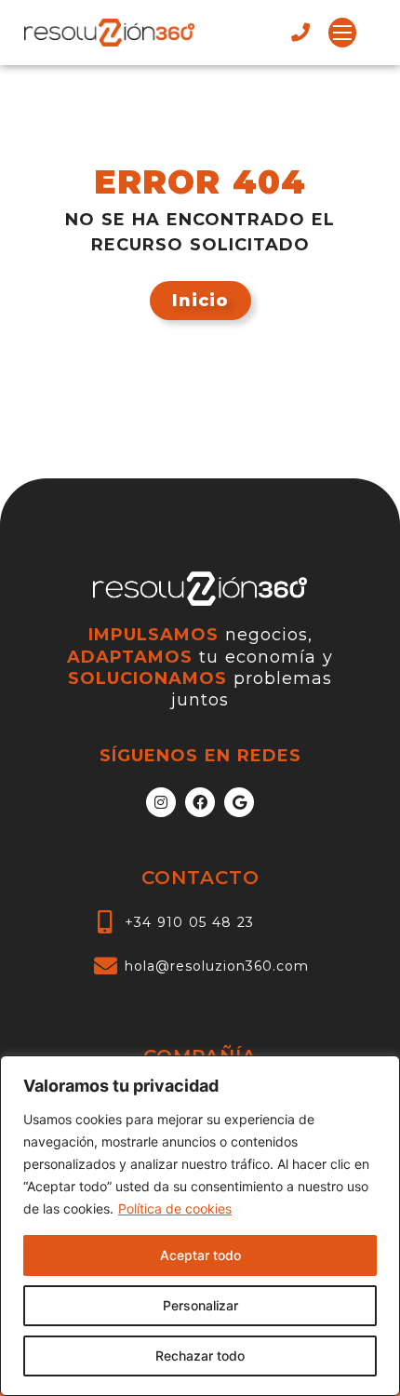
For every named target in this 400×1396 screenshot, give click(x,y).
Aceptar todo (200, 1255)
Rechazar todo (200, 1355)
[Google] (239, 802)
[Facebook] (200, 802)
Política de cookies (175, 1208)
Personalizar (200, 1305)
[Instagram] (161, 802)
